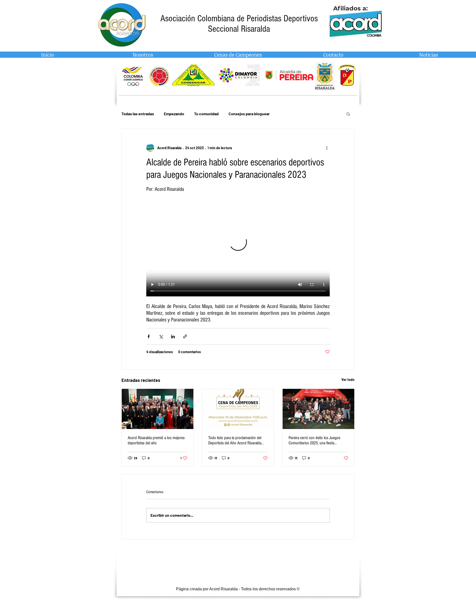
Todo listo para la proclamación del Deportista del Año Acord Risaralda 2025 (234, 440)
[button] (348, 114)
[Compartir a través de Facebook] (148, 336)
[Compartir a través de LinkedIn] (173, 336)
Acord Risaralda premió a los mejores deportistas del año (156, 440)
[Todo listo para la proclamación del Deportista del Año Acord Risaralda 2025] (238, 409)
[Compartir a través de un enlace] (185, 336)
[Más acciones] (327, 148)
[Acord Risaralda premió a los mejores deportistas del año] (157, 409)
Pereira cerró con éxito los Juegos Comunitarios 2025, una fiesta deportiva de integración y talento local (318, 440)
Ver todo (348, 379)
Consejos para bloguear (249, 113)
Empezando (174, 113)
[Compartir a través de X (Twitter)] (160, 336)
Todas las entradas (137, 113)
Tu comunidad (206, 113)
